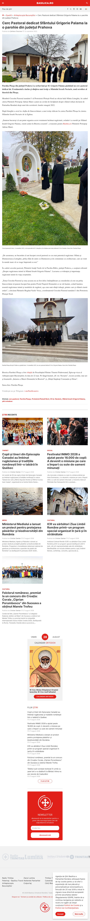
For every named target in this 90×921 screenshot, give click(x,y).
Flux (32, 707)
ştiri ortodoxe (7, 401)
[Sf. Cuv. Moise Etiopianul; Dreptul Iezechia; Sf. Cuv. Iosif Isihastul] (45, 666)
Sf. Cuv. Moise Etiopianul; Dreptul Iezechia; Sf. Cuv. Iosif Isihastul (44, 691)
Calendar (45, 643)
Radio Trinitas (8, 878)
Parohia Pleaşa (25, 399)
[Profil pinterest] (77, 9)
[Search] (87, 3)
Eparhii (9, 15)
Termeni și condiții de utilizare (31, 897)
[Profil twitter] (71, 9)
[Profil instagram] (74, 9)
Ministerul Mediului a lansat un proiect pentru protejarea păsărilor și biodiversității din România (22, 529)
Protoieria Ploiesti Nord (40, 399)
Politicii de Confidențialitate (66, 908)
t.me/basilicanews (31, 391)
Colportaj (28, 883)
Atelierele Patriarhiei (32, 881)
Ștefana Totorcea (16, 31)
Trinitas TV (49, 878)
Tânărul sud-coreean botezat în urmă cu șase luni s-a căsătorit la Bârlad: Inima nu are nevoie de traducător (44, 771)
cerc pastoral (14, 399)
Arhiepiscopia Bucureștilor (25, 15)
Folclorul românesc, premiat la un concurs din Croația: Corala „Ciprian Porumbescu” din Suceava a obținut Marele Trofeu (21, 599)
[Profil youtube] (81, 9)
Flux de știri (7, 9)
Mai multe (79, 914)
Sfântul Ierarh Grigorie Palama (73, 399)
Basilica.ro (45, 3)
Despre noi (16, 897)
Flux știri (45, 781)
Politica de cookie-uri (50, 897)
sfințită (29, 372)
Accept (60, 914)
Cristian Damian (15, 472)
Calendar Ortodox (45, 696)
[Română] (86, 9)
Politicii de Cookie (71, 905)
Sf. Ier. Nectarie (55, 399)
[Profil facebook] (67, 9)
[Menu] (3, 3)
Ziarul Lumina (29, 878)
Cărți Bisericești (51, 883)
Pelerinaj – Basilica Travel (12, 881)
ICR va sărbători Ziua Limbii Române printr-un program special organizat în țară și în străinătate (67, 529)
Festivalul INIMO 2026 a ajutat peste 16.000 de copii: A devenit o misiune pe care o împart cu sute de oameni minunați (67, 461)
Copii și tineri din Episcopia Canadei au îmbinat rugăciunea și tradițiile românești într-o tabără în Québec (21, 461)
